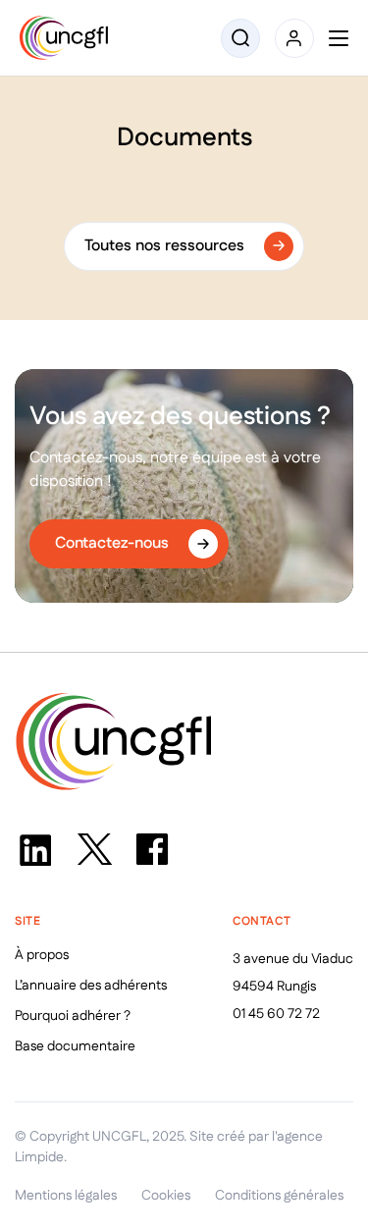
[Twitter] (93, 849)
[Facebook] (152, 849)
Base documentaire (75, 1046)
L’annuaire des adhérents (91, 985)
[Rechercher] (240, 38)
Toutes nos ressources (164, 246)
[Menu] (338, 38)
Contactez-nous (112, 543)
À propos (42, 955)
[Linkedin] (34, 849)
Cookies (165, 1195)
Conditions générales (279, 1195)
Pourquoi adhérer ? (73, 1016)
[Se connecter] (294, 38)
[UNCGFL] (64, 38)
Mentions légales (66, 1195)
